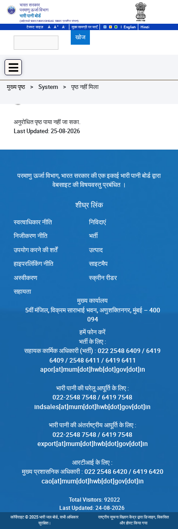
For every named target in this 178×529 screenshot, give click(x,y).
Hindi (145, 27)
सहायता (22, 291)
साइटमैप (98, 263)
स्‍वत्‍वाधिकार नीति (33, 222)
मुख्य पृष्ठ (16, 87)
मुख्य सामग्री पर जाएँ (84, 27)
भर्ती (93, 236)
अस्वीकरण (25, 278)
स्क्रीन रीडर (103, 278)
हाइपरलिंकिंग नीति (33, 263)
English (130, 27)
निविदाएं (97, 222)
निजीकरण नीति (30, 236)
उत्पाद (96, 250)
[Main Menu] (13, 67)
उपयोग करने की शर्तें (36, 250)
